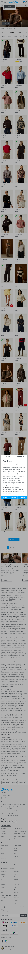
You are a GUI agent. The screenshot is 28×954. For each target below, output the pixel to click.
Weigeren (13, 497)
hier (6, 487)
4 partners (17, 471)
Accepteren (22, 497)
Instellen (5, 497)
